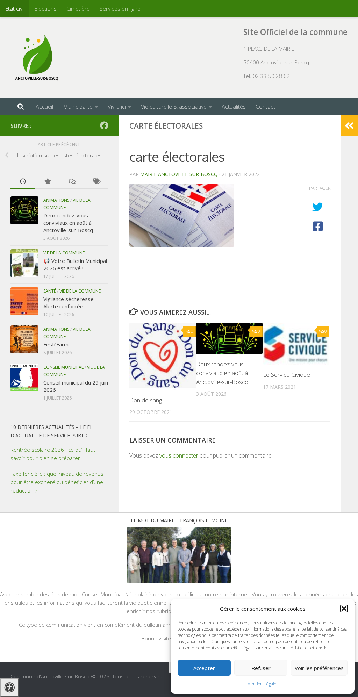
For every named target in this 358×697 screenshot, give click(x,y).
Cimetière (78, 9)
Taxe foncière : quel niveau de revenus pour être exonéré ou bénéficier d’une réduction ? (56, 482)
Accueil (44, 106)
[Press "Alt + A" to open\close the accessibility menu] (9, 687)
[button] (344, 608)
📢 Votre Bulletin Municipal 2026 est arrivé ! (75, 264)
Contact (265, 106)
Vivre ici (117, 106)
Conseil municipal (63, 367)
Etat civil (14, 9)
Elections (45, 9)
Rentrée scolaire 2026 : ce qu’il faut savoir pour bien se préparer (52, 453)
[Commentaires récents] (71, 181)
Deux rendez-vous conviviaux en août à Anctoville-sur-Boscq (222, 373)
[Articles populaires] (47, 181)
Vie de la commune (64, 253)
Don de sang (145, 400)
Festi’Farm (56, 344)
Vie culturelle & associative (174, 106)
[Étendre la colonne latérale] (349, 125)
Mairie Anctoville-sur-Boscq (179, 174)
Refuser (261, 667)
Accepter (204, 667)
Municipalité (78, 106)
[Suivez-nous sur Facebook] (104, 125)
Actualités (234, 106)
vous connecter (178, 455)
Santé (49, 291)
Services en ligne (120, 9)
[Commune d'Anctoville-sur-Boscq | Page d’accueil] (36, 57)
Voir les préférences (319, 667)
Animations (56, 200)
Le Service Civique (286, 375)
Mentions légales (262, 684)
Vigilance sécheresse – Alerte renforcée (70, 302)
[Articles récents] (22, 181)
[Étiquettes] (96, 181)
